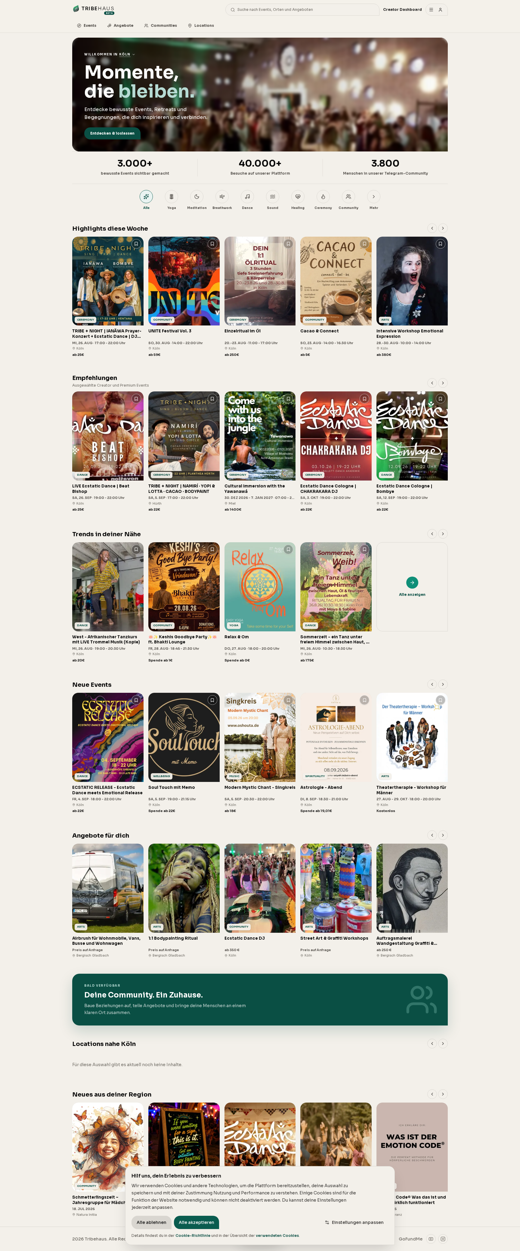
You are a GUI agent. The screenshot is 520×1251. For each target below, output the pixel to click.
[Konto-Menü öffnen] (437, 10)
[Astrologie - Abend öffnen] (336, 753)
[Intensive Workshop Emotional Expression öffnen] (412, 297)
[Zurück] (432, 228)
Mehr (374, 208)
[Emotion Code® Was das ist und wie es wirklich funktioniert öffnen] (412, 1160)
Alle (146, 208)
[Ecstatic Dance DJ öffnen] (260, 901)
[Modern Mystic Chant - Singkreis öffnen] (260, 753)
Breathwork (222, 208)
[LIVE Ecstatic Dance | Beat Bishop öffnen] (108, 451)
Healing (298, 208)
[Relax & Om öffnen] (260, 602)
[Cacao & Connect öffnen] (336, 297)
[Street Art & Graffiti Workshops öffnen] (336, 901)
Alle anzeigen (412, 594)
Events (90, 25)
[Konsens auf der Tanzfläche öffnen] (260, 1160)
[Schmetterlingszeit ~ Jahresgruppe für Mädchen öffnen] (108, 1160)
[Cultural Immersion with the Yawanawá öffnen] (260, 451)
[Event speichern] (136, 244)
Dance (247, 208)
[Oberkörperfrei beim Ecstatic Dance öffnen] (336, 1160)
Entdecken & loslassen (112, 133)
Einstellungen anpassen (358, 1222)
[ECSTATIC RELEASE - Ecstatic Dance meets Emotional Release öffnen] (108, 753)
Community (348, 208)
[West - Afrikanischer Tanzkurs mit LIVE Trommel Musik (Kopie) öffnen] (108, 602)
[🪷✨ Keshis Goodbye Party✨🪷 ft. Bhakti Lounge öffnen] (184, 602)
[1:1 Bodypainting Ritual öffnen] (184, 901)
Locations (204, 25)
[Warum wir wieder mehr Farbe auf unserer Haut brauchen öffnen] (184, 1160)
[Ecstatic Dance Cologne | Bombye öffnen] (412, 451)
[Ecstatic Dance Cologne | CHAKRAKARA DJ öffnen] (336, 451)
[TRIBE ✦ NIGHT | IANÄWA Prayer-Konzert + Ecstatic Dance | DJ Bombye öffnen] (108, 297)
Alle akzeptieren (196, 1222)
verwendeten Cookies (277, 1235)
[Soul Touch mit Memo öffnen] (184, 753)
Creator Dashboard (402, 9)
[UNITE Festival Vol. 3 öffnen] (184, 297)
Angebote (123, 25)
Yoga (171, 208)
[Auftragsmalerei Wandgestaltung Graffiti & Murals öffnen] (412, 901)
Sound (272, 208)
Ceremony (323, 208)
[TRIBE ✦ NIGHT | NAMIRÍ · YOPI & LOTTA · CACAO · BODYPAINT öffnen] (184, 451)
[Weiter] (443, 228)
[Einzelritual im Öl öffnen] (260, 297)
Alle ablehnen (151, 1222)
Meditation (197, 208)
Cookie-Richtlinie (192, 1235)
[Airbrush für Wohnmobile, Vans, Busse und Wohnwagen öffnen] (108, 901)
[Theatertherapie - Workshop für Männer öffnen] (412, 753)
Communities (164, 25)
